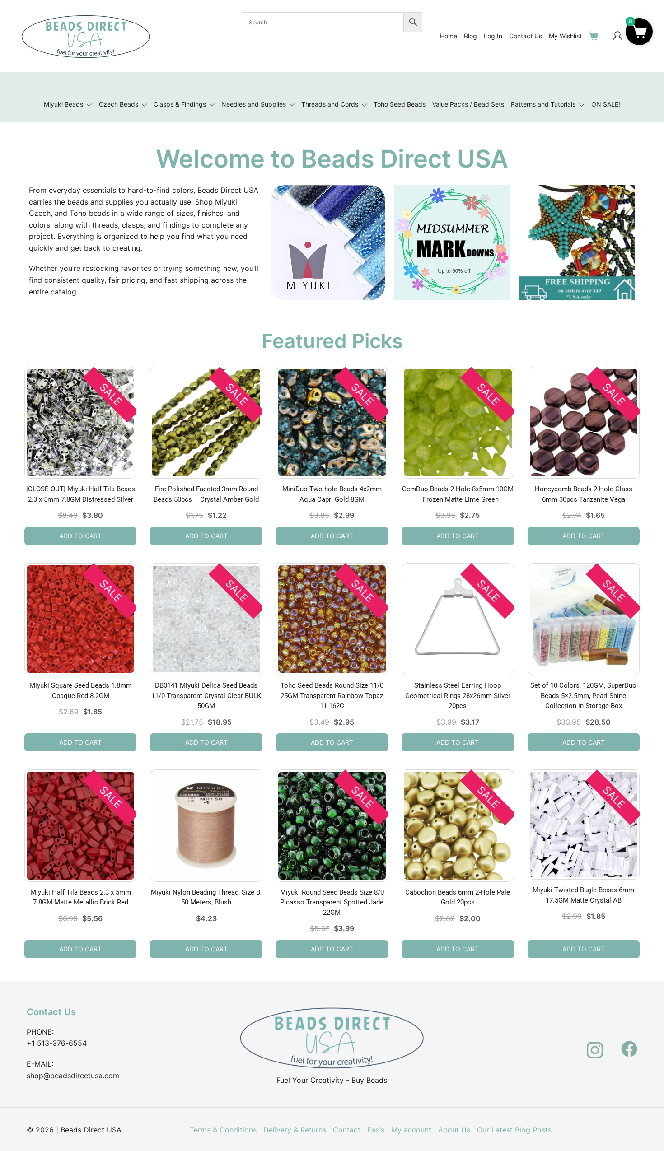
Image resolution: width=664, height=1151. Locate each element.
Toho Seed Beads (400, 104)
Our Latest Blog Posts (514, 1129)
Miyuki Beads (63, 104)
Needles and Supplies (253, 104)
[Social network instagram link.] (595, 1043)
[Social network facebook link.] (629, 1043)
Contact (346, 1129)
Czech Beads (118, 104)
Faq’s (375, 1129)
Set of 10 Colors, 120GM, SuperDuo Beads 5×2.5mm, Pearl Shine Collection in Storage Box (583, 695)
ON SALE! (605, 104)
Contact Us (525, 36)
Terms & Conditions (223, 1129)
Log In (493, 36)
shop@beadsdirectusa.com (73, 1075)
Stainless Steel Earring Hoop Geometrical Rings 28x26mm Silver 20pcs (457, 695)
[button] (639, 31)
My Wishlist (565, 36)
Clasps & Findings (180, 104)
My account (411, 1129)
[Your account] (617, 36)
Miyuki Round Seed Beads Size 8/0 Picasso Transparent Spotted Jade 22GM (332, 902)
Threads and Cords (329, 104)
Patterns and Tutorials (543, 104)
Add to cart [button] (80, 536)
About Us (454, 1129)
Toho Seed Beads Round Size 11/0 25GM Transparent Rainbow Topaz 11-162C (332, 695)
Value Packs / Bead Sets (468, 104)
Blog (470, 36)
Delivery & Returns (294, 1129)
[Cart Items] (595, 36)
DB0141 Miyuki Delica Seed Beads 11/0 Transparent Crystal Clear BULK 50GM (206, 695)
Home (448, 36)
